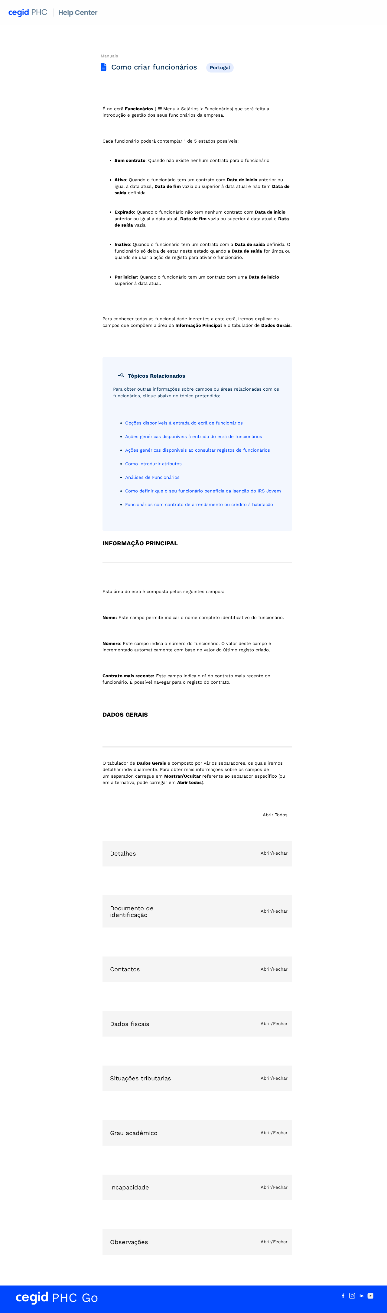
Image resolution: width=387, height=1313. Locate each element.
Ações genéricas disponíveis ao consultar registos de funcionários (197, 450)
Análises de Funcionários (152, 477)
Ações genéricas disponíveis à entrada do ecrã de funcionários (193, 436)
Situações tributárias (140, 1078)
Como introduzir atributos (153, 463)
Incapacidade (129, 1187)
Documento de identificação (132, 911)
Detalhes (123, 853)
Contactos (125, 969)
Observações (129, 1242)
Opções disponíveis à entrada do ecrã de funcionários (184, 423)
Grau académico (134, 1133)
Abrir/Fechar (274, 853)
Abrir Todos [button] (275, 815)
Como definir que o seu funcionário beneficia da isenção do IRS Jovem (203, 491)
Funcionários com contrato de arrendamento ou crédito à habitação (199, 504)
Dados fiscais (129, 1023)
